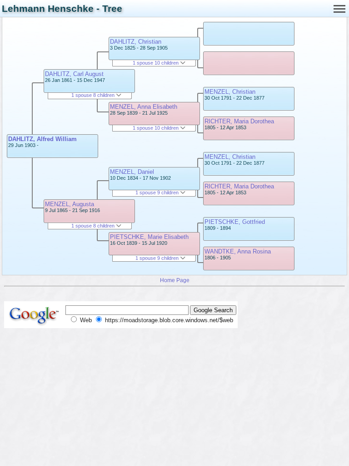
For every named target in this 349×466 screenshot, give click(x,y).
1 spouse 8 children (93, 95)
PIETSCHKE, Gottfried (234, 221)
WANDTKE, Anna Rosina (237, 251)
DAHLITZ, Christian (135, 41)
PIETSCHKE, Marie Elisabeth (149, 236)
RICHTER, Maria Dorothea (239, 121)
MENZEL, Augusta (69, 204)
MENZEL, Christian (229, 91)
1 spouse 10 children (156, 63)
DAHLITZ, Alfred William (42, 139)
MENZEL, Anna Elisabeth (143, 106)
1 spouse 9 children (157, 192)
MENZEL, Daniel (132, 171)
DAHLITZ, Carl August (74, 74)
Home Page (174, 280)
